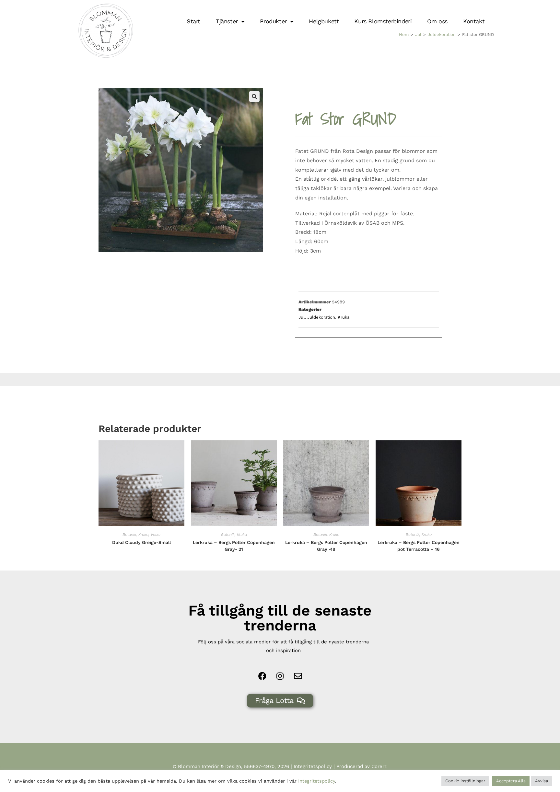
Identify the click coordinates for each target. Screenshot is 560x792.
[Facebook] (262, 676)
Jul (418, 34)
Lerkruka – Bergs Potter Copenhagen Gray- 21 (234, 546)
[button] (254, 96)
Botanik (129, 534)
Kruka (343, 317)
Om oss (437, 21)
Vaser (156, 534)
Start (193, 21)
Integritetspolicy (313, 766)
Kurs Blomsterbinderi (383, 21)
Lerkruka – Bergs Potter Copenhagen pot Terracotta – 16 (419, 546)
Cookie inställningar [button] (465, 780)
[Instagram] (280, 676)
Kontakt (473, 21)
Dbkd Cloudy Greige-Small (141, 542)
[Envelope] (298, 676)
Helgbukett (324, 21)
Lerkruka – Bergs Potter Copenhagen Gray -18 (326, 546)
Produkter (273, 21)
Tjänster (227, 21)
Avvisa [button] (541, 780)
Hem (404, 34)
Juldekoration (442, 34)
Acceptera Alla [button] (511, 780)
